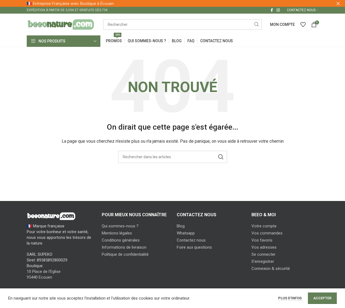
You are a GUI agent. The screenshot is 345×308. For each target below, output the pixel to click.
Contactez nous (191, 240)
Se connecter (263, 254)
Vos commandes (267, 233)
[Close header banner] (338, 3)
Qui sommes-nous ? (120, 226)
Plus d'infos (290, 298)
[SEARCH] (256, 24)
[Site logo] (61, 24)
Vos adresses (264, 247)
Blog (181, 226)
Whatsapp (186, 233)
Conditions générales (121, 240)
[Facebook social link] (271, 10)
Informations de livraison (124, 247)
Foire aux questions (194, 247)
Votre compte (264, 226)
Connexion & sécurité (270, 268)
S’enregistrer (262, 261)
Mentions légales (117, 233)
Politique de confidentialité (125, 254)
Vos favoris (261, 240)
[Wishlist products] (303, 24)
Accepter (322, 298)
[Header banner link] (172, 3)
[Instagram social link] (278, 10)
